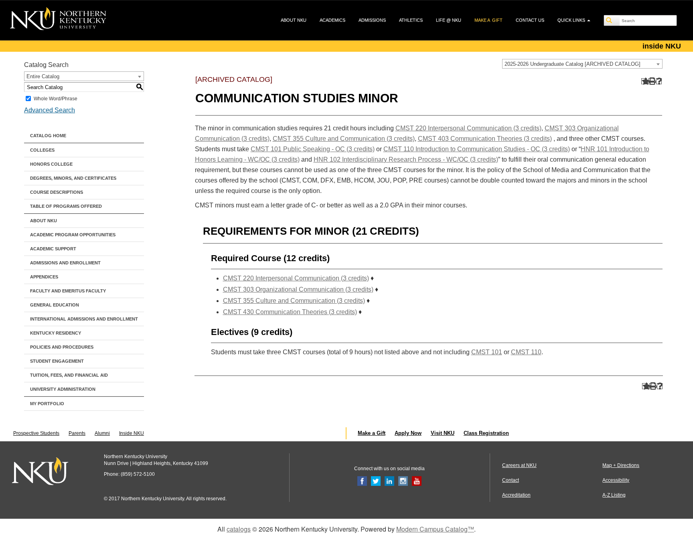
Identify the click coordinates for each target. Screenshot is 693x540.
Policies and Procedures (61, 347)
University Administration (62, 389)
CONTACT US (530, 20)
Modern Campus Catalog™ (435, 529)
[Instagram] (403, 480)
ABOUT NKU (293, 20)
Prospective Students (36, 433)
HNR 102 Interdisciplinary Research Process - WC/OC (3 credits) (406, 159)
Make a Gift (371, 433)
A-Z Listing (614, 495)
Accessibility (615, 480)
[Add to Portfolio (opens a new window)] (644, 81)
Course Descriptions (56, 192)
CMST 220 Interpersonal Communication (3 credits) (468, 128)
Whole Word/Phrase (55, 99)
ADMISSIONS (372, 20)
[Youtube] (417, 480)
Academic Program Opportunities (73, 234)
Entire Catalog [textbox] (42, 76)
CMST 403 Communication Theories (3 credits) (485, 138)
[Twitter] (376, 480)
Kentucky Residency (55, 333)
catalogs (239, 529)
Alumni (102, 433)
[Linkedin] (389, 480)
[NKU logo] (58, 20)
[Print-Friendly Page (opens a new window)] (651, 81)
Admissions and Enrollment (65, 262)
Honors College (51, 164)
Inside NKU (131, 433)
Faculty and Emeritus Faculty (68, 290)
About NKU (43, 220)
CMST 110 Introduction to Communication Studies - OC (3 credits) (476, 149)
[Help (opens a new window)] (659, 81)
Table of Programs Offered (66, 206)
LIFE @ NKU (448, 20)
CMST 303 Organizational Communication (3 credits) (298, 289)
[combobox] (582, 64)
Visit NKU (442, 433)
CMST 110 (526, 352)
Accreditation (516, 495)
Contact (510, 480)
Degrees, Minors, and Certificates (73, 178)
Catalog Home (48, 135)
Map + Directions (620, 465)
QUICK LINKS (571, 20)
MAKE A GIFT (488, 20)
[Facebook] (362, 480)
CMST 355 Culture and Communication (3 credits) (344, 138)
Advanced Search (49, 110)
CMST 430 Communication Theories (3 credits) (290, 312)
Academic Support (53, 248)
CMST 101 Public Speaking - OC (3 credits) (313, 149)
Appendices (44, 276)
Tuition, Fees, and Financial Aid (69, 375)
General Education (54, 304)
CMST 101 (486, 352)
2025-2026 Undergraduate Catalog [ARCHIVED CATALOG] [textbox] (572, 64)
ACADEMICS (332, 20)
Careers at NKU (519, 465)
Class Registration (486, 433)
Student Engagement (57, 361)
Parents (77, 433)
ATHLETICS (411, 20)
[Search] (612, 20)
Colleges (42, 150)
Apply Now (408, 433)
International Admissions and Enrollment (84, 319)
